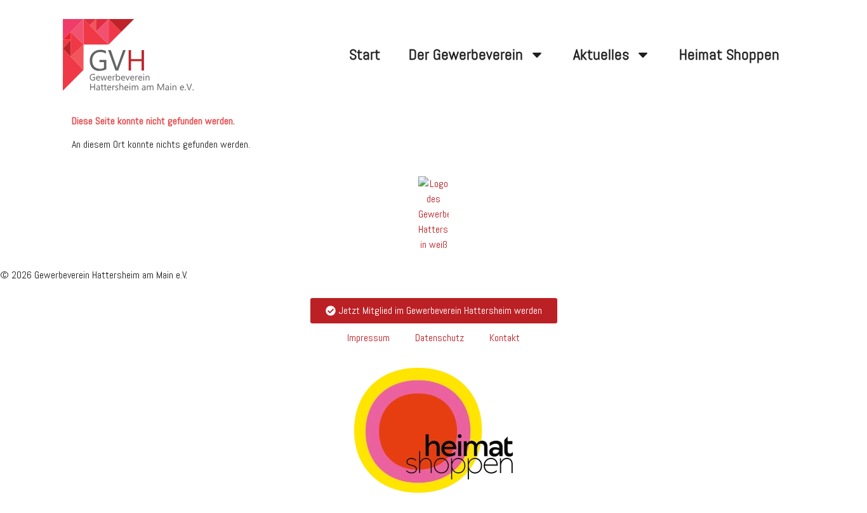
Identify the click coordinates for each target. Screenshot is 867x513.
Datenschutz (439, 337)
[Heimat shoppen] (433, 430)
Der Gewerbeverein (466, 54)
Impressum (368, 337)
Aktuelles (601, 54)
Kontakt (504, 337)
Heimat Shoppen (729, 54)
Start (364, 54)
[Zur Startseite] (433, 214)
